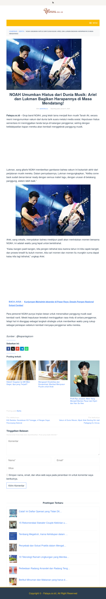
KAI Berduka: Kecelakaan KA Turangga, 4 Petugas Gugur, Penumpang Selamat (28, 420)
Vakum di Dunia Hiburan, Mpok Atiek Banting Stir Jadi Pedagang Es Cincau (79, 420)
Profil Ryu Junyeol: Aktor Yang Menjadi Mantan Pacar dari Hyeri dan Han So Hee (83, 401)
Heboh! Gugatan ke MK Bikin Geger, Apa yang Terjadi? (18, 383)
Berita (19, 411)
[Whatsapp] (26, 349)
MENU (95, 23)
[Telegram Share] (22, 349)
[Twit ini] (13, 349)
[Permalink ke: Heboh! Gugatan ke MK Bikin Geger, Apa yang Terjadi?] (21, 370)
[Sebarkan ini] (8, 349)
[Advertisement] (53, 148)
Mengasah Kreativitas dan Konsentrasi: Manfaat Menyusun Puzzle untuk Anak (51, 384)
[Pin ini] (17, 349)
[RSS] (53, 2)
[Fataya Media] (53, 11)
